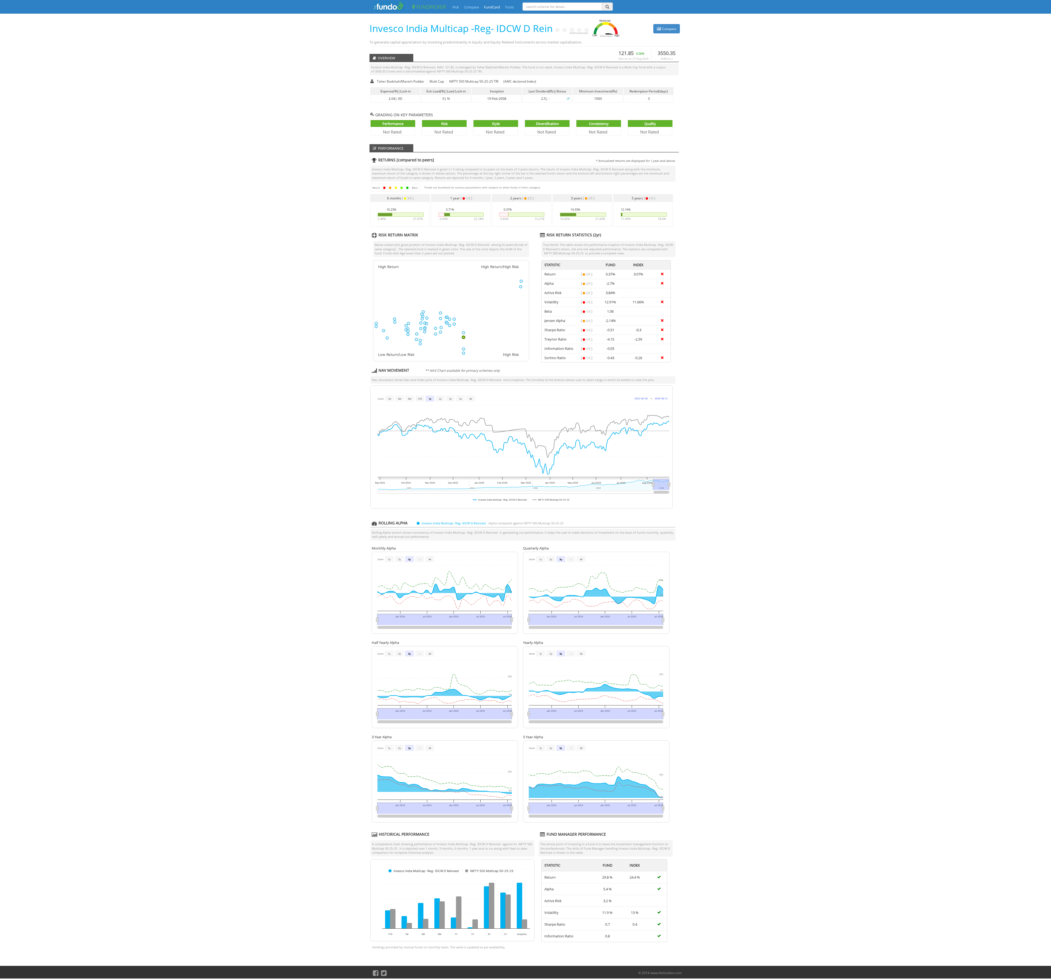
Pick (455, 7)
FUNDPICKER (430, 7)
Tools (509, 7)
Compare (471, 7)
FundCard (492, 7)
